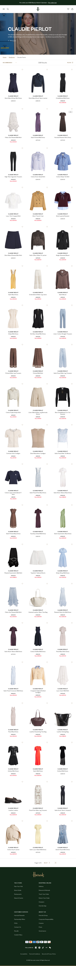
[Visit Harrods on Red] (46, 947)
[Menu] (4, 9)
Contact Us (17, 927)
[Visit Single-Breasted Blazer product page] (62, 227)
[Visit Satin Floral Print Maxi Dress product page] (38, 464)
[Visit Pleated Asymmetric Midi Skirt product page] (13, 544)
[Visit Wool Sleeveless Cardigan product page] (38, 425)
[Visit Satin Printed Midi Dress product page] (38, 109)
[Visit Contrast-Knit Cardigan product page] (13, 425)
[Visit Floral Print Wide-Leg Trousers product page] (38, 782)
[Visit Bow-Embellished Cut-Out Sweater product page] (62, 384)
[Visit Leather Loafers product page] (13, 782)
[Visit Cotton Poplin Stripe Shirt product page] (13, 384)
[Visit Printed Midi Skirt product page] (38, 345)
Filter (69, 62)
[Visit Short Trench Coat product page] (38, 187)
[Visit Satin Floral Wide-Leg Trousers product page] (62, 345)
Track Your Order (44, 894)
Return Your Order (44, 898)
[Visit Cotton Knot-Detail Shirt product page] (38, 148)
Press (40, 927)
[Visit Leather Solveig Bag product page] (62, 703)
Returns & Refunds (44, 890)
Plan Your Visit (18, 886)
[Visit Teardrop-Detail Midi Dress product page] (38, 505)
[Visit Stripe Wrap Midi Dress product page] (62, 544)
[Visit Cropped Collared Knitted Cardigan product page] (38, 662)
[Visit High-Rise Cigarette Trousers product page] (13, 148)
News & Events (18, 898)
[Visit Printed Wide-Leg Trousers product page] (13, 345)
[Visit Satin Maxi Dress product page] (13, 266)
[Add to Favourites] (22, 70)
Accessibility (23, 954)
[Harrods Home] (38, 9)
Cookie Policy (18, 935)
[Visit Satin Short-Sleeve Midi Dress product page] (13, 623)
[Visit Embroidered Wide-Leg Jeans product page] (38, 266)
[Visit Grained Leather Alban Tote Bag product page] (38, 584)
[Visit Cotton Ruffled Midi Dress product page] (38, 623)
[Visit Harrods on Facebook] (36, 947)
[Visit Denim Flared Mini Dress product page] (62, 821)
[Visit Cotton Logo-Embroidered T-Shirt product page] (13, 464)
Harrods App (42, 906)
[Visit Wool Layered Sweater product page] (62, 187)
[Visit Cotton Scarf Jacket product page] (13, 821)
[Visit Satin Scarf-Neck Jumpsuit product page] (62, 782)
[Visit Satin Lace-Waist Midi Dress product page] (38, 821)
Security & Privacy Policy (49, 954)
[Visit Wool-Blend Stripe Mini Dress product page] (13, 70)
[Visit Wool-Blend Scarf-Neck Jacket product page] (38, 70)
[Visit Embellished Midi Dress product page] (62, 70)
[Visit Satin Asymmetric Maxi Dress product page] (62, 505)
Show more (13, 41)
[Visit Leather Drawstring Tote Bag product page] (38, 703)
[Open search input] (8, 9)
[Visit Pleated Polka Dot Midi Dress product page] (62, 584)
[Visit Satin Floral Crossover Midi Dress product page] (13, 662)
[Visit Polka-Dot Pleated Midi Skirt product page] (13, 109)
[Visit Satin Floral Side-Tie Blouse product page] (62, 425)
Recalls (16, 931)
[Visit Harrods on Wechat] (50, 947)
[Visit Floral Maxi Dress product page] (13, 703)
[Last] (55, 862)
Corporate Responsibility (46, 919)
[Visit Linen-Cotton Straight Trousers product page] (62, 305)
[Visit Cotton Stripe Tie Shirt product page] (62, 148)
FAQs (15, 923)
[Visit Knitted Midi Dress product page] (62, 742)
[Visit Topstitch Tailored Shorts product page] (38, 544)
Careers (41, 923)
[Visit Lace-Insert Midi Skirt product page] (62, 662)
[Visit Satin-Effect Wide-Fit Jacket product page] (38, 227)
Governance (42, 931)
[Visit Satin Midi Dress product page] (38, 742)
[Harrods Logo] (38, 874)
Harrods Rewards (19, 915)
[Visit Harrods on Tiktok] (43, 947)
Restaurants (18, 894)
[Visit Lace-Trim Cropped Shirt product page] (13, 187)
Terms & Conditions (34, 954)
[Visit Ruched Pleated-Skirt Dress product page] (62, 109)
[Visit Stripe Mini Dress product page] (13, 305)
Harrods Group (43, 915)
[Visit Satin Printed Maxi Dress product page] (13, 505)
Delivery (41, 886)
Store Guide (17, 890)
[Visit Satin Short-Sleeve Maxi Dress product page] (62, 464)
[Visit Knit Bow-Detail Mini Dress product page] (38, 305)
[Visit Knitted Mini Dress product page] (13, 742)
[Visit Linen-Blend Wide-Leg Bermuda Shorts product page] (38, 384)
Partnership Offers (19, 919)
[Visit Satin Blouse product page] (62, 266)
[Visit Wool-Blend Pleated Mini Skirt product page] (13, 227)
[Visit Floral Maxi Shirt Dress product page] (62, 623)
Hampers (41, 902)
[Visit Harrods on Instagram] (39, 947)
